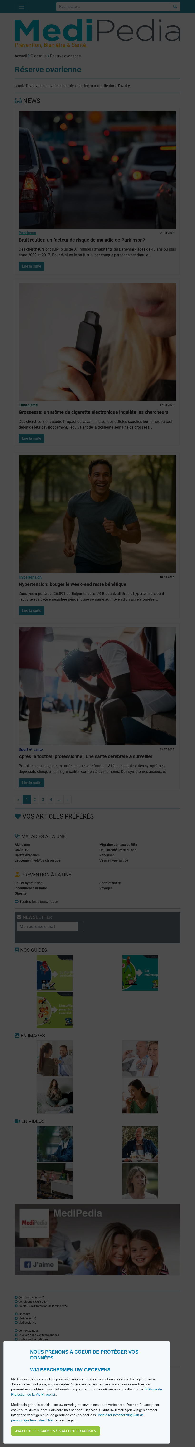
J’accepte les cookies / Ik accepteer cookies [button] (55, 1431)
